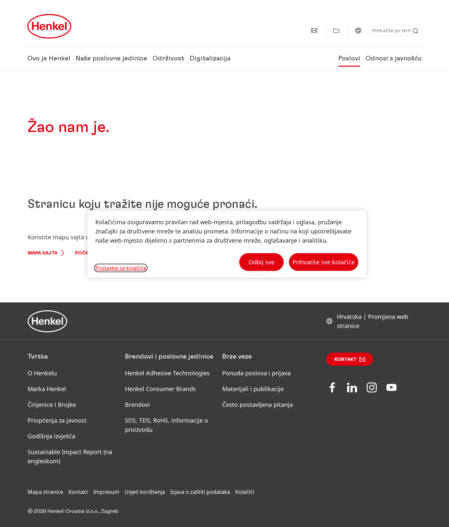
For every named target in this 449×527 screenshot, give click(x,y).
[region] (226, 244)
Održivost (168, 58)
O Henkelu (42, 373)
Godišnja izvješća (51, 436)
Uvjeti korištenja (145, 491)
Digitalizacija (210, 58)
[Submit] (415, 31)
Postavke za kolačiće (120, 268)
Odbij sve (261, 262)
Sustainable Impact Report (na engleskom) (70, 456)
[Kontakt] (314, 30)
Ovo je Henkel (48, 58)
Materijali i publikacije (253, 389)
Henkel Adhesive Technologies (167, 373)
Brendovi (137, 404)
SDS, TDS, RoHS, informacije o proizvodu (166, 424)
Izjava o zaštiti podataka (200, 491)
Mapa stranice (45, 491)
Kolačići (244, 491)
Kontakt (345, 359)
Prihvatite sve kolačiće (324, 262)
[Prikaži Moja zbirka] (336, 30)
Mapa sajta (43, 253)
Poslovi (349, 58)
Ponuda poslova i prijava (256, 373)
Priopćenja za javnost (58, 420)
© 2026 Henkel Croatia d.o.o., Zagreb (73, 511)
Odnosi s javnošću (394, 58)
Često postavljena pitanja (257, 404)
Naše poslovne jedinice (111, 58)
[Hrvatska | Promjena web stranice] (358, 30)
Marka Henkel (47, 389)
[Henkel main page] (49, 26)
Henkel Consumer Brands (160, 389)
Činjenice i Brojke (52, 404)
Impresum (106, 491)
